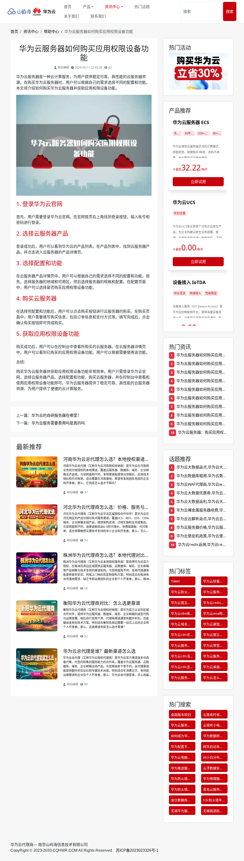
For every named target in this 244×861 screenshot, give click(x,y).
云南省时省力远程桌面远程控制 (213, 715)
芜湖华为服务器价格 (181, 811)
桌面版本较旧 (181, 714)
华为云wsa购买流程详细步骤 (213, 614)
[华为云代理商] (33, 11)
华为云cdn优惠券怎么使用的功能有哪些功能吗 (182, 635)
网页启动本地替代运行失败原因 (213, 747)
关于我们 (71, 16)
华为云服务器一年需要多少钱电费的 (213, 593)
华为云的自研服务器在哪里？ (56, 415)
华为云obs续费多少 (182, 614)
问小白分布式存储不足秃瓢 (213, 758)
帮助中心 (51, 31)
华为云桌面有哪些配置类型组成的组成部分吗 (213, 668)
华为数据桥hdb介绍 (211, 737)
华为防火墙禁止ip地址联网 (181, 779)
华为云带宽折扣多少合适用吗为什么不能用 (213, 646)
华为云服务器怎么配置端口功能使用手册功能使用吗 (213, 657)
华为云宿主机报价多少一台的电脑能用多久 (213, 635)
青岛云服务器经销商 (213, 790)
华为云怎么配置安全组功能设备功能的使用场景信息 (213, 678)
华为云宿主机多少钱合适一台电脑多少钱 (181, 603)
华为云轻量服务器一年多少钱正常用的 (213, 582)
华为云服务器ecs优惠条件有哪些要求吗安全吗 (182, 678)
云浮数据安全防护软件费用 (213, 769)
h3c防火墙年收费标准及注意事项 (214, 801)
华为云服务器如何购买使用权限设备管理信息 (181, 646)
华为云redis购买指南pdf (213, 603)
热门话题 (142, 6)
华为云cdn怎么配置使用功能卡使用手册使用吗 (182, 668)
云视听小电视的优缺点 (213, 726)
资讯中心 (31, 31)
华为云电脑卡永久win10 (181, 758)
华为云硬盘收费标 (213, 625)
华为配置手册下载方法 (181, 747)
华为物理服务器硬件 (213, 779)
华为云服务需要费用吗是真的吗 (58, 423)
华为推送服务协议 (181, 769)
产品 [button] (87, 6)
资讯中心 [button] (112, 6)
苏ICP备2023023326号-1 (137, 850)
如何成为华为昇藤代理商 (181, 737)
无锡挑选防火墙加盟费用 (213, 811)
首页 (67, 6)
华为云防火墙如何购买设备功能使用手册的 (181, 593)
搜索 (230, 11)
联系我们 (98, 16)
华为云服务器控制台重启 (181, 726)
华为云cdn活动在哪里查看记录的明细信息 (182, 657)
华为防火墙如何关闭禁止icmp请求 (181, 790)
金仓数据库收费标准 (181, 801)
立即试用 (198, 181)
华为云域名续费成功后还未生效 (181, 625)
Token (175, 581)
